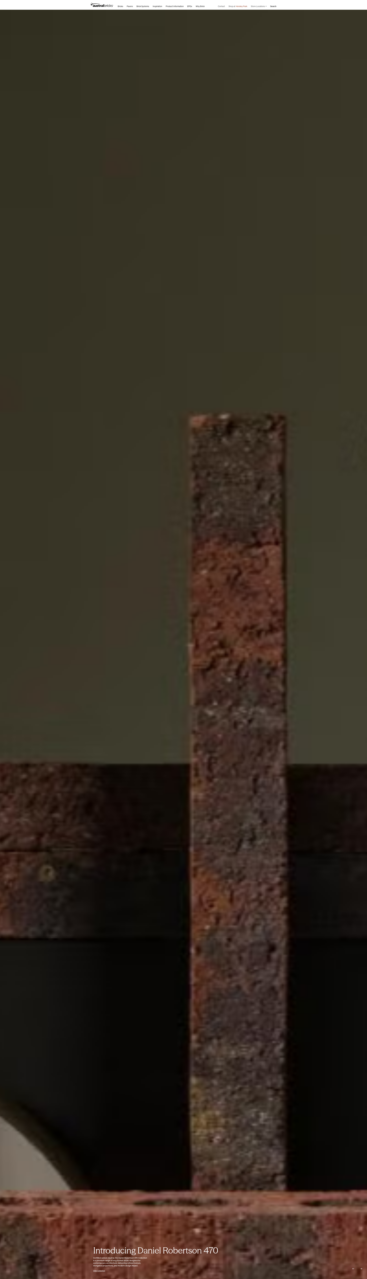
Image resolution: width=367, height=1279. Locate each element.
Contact (221, 6)
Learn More (101, 1271)
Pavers (130, 6)
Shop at (238, 6)
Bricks (120, 6)
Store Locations (258, 6)
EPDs (189, 6)
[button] (353, 1268)
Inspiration (157, 6)
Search (273, 6)
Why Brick (200, 6)
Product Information (175, 6)
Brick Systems (142, 6)
